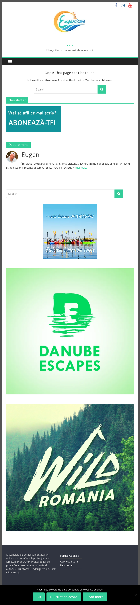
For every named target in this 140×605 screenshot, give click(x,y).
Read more (94, 597)
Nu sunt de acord (63, 597)
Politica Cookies (69, 555)
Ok (39, 597)
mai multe (81, 167)
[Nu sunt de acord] (135, 595)
